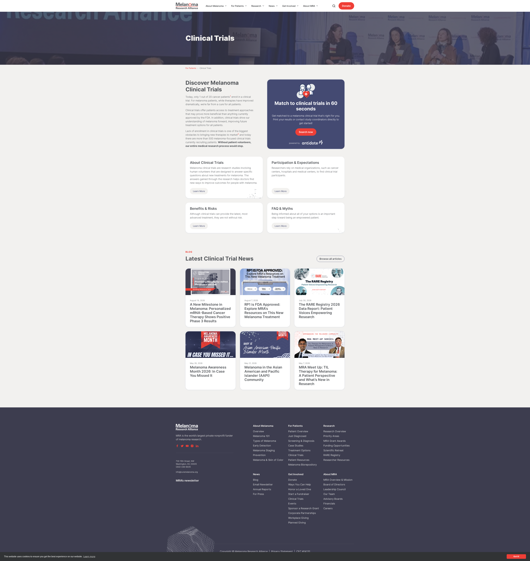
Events (292, 503)
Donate (346, 5)
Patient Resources (298, 459)
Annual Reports (262, 489)
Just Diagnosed (297, 436)
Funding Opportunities (336, 445)
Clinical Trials (295, 455)
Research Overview (334, 431)
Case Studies (295, 445)
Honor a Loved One (299, 489)
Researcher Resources (336, 459)
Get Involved (289, 6)
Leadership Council (334, 489)
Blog (255, 479)
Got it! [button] (516, 556)
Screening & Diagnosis (301, 440)
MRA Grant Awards (334, 440)
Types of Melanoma (264, 440)
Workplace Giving (298, 517)
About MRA (309, 6)
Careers (327, 508)
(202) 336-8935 (183, 467)
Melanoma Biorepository (302, 464)
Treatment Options (299, 450)
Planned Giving (297, 522)
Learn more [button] (89, 556)
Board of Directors (334, 484)
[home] (187, 6)
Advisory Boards (333, 498)
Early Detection (262, 445)
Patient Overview (298, 431)
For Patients (237, 6)
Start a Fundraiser (298, 494)
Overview (258, 431)
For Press (258, 494)
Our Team (329, 494)
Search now (306, 132)
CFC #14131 (303, 551)
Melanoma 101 (261, 436)
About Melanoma (215, 6)
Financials (329, 503)
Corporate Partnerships (302, 513)
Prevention (259, 455)
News (272, 6)
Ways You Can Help (299, 484)
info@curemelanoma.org (187, 472)
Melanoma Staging (264, 450)
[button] (216, 6)
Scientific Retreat (333, 450)
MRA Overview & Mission (338, 479)
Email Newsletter (263, 484)
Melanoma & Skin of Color (268, 459)
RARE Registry (331, 455)
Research (256, 6)
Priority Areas (331, 436)
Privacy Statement (282, 551)
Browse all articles (331, 258)
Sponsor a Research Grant (303, 508)
